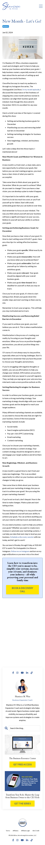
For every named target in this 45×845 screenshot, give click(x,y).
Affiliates (15, 831)
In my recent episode (30, 89)
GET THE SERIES (22, 803)
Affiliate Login (25, 831)
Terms (8, 831)
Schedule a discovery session (22, 537)
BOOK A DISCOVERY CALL (22, 590)
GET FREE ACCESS (22, 764)
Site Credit (36, 831)
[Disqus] (22, 632)
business (5, 26)
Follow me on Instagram (20, 551)
